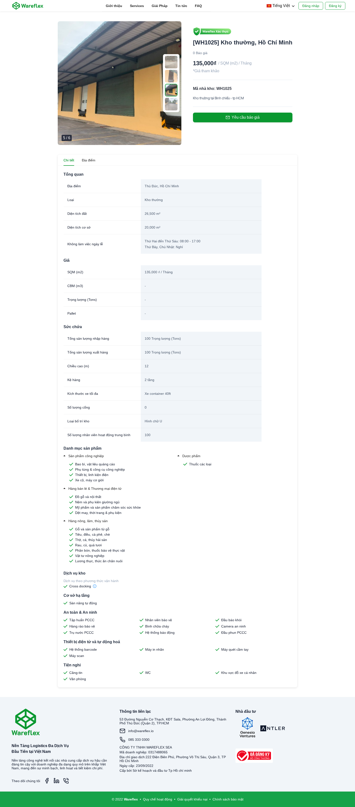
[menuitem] (114, 5)
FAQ (198, 6)
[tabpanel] (177, 427)
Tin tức (181, 6)
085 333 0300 (138, 740)
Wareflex (131, 799)
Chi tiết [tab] (69, 160)
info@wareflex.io (141, 731)
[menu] (156, 6)
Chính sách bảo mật (228, 799)
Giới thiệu (114, 6)
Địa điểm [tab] (88, 160)
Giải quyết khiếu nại (192, 799)
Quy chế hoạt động (157, 799)
